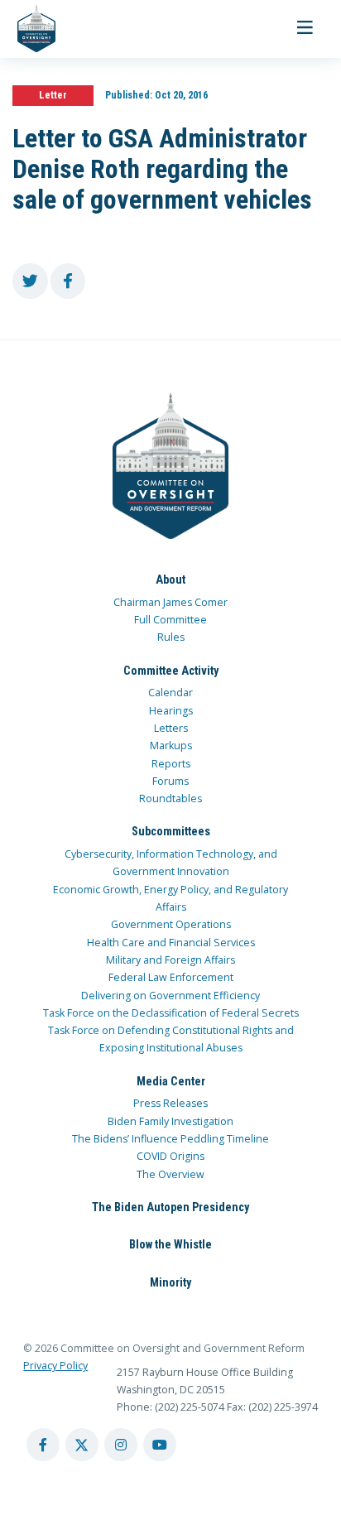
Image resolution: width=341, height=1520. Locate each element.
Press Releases (170, 1103)
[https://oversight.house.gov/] (27, 29)
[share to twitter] (30, 281)
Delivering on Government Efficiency (170, 995)
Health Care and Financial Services (171, 943)
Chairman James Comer (170, 602)
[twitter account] (81, 1444)
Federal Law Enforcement (170, 977)
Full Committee (170, 620)
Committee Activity (171, 670)
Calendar (170, 692)
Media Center (171, 1081)
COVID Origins (170, 1156)
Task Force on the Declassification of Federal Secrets (171, 1013)
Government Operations (171, 924)
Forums (170, 781)
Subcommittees (171, 831)
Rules (171, 637)
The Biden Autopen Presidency (170, 1207)
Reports (170, 764)
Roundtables (170, 798)
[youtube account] (159, 1444)
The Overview (170, 1174)
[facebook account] (43, 1444)
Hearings (171, 711)
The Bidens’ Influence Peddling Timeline (170, 1139)
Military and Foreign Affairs (170, 960)
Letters (171, 728)
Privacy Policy (55, 1366)
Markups (171, 745)
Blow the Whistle (170, 1244)
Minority (170, 1282)
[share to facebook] (68, 281)
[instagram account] (120, 1444)
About (170, 579)
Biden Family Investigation (170, 1121)
